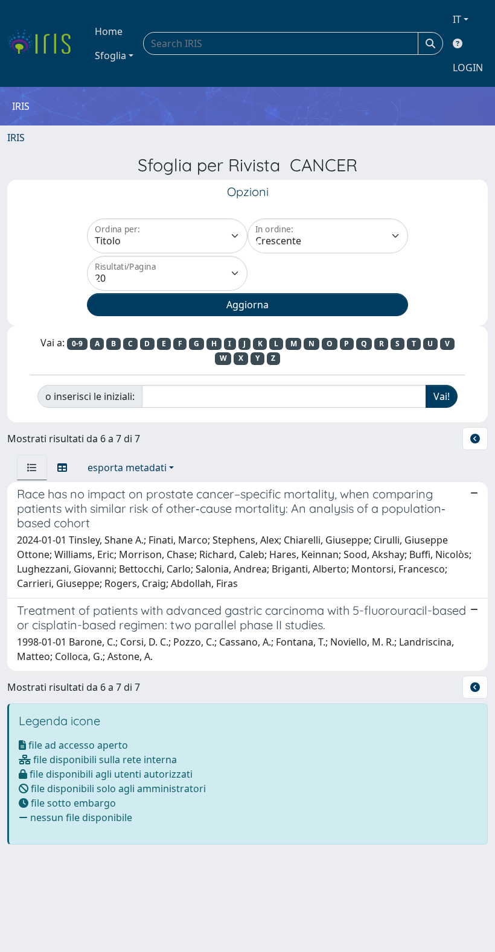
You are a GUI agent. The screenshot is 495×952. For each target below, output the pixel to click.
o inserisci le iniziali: (90, 396)
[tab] (32, 467)
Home (109, 31)
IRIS (16, 137)
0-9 (77, 343)
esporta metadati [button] (127, 467)
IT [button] (457, 19)
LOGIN (468, 67)
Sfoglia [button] (110, 55)
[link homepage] (43, 43)
